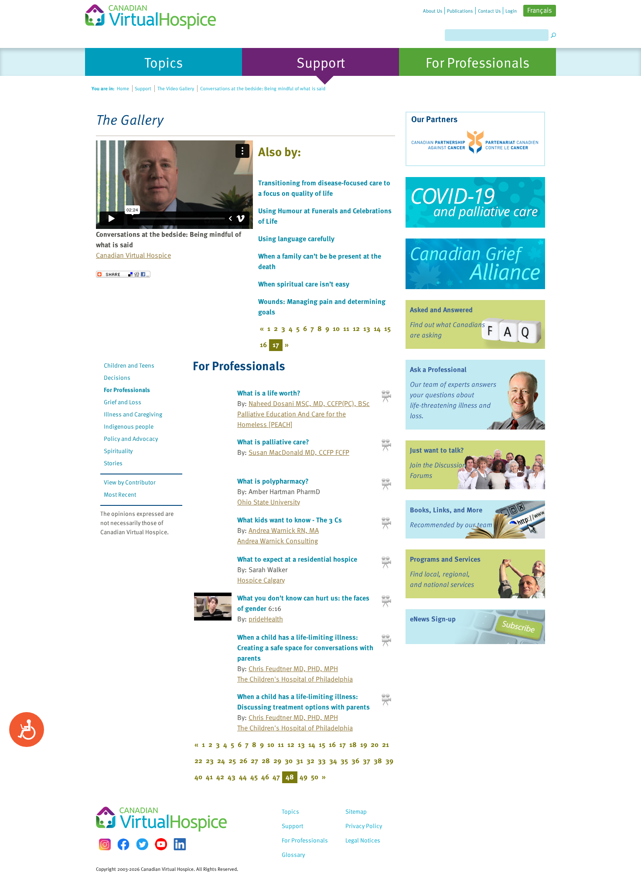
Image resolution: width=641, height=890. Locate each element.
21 (385, 744)
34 (333, 760)
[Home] (155, 14)
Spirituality (118, 450)
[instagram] (105, 844)
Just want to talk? (437, 450)
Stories (113, 462)
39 (389, 760)
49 (303, 776)
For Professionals (127, 389)
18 (353, 744)
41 (209, 776)
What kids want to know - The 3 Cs (289, 520)
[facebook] (123, 844)
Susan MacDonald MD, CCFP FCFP (299, 452)
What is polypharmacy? (273, 481)
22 (198, 760)
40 (198, 776)
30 (289, 760)
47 (276, 776)
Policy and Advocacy (131, 438)
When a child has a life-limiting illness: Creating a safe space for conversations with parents (305, 647)
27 (254, 760)
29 (277, 760)
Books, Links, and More (446, 510)
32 (310, 760)
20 (374, 744)
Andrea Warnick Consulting (277, 540)
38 (378, 760)
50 (314, 776)
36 (355, 760)
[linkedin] (180, 844)
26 (243, 760)
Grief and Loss (122, 401)
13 (366, 328)
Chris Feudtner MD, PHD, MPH (293, 668)
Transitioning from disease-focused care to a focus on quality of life (324, 187)
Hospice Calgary (261, 580)
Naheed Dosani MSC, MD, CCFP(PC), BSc (309, 403)
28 (266, 760)
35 (344, 760)
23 (210, 760)
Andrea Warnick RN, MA (284, 530)
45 (254, 776)
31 (299, 760)
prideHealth (266, 619)
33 (322, 760)
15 (387, 328)
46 (265, 776)
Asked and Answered (441, 309)
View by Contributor (130, 482)
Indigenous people (128, 426)
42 (220, 776)
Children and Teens (129, 365)
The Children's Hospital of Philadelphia (295, 679)
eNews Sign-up (433, 619)
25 (232, 760)
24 (221, 760)
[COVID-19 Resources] (475, 202)
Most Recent (120, 494)
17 (342, 744)
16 (263, 344)
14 (377, 328)
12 (356, 328)
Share (123, 274)
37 (366, 760)
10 (336, 328)
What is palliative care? (273, 441)
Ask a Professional (438, 369)
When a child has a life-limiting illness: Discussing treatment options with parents (303, 701)
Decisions (117, 377)
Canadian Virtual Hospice (133, 255)
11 (346, 328)
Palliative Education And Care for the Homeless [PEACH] (291, 419)
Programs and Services (445, 559)
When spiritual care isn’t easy (303, 284)
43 (231, 776)
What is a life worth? (268, 393)
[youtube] (161, 844)
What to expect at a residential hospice (297, 559)
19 (363, 744)
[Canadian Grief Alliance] (475, 264)
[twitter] (142, 844)
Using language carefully (296, 238)
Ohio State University (268, 502)
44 (243, 776)
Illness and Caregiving (133, 414)
